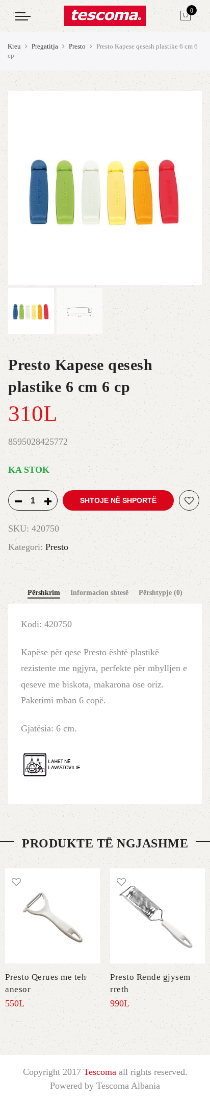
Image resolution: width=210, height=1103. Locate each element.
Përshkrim (44, 592)
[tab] (43, 594)
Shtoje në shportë (118, 500)
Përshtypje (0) (160, 592)
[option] (105, 188)
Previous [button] (33, 188)
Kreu (14, 46)
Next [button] (184, 188)
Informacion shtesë (99, 592)
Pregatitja (45, 46)
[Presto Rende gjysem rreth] (157, 915)
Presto (77, 46)
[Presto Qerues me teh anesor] (52, 915)
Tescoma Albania (128, 1086)
